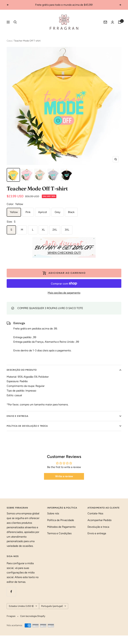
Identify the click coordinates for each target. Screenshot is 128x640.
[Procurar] (15, 22)
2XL (54, 229)
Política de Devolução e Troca (27, 426)
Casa (9, 40)
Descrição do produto (22, 370)
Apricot (42, 212)
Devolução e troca (98, 526)
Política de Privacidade (60, 520)
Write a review (64, 476)
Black (71, 212)
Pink (28, 212)
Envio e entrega (17, 416)
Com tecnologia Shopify (32, 616)
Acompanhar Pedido (100, 520)
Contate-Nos (95, 513)
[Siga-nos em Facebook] (11, 591)
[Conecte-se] (112, 22)
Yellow (14, 212)
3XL (67, 229)
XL (43, 229)
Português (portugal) (52, 606)
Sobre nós (53, 513)
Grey (57, 212)
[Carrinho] (119, 22)
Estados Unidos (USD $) (21, 606)
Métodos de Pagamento (61, 526)
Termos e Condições (59, 533)
